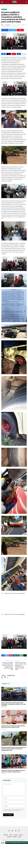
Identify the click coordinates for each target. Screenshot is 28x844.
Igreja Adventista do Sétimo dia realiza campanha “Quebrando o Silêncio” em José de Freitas (13, 704)
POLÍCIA (16, 834)
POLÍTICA (21, 834)
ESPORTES (9, 836)
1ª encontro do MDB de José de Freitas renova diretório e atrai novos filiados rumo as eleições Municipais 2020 (7, 666)
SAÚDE (19, 836)
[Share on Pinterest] (20, 30)
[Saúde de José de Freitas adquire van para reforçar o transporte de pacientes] (14, 761)
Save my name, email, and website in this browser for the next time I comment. (13, 810)
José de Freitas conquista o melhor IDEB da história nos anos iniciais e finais (13, 726)
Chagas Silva (7, 25)
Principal (6, 834)
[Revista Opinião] (14, 2)
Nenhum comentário (6, 26)
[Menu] (2, 2)
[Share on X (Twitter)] (12, 30)
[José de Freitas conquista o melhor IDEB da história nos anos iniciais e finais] (14, 717)
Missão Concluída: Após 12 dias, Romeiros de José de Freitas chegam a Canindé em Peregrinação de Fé (13, 749)
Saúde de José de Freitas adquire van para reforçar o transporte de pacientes (13, 771)
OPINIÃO (15, 836)
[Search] (26, 2)
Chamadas (4, 9)
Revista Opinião (21, 840)
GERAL (11, 834)
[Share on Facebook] (5, 30)
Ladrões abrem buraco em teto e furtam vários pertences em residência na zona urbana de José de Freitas (20, 666)
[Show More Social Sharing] (25, 30)
